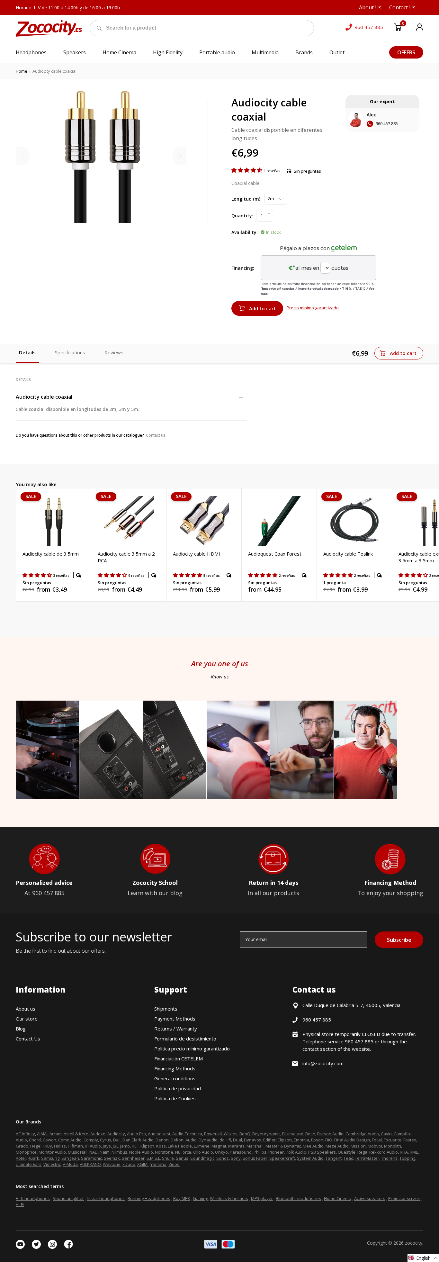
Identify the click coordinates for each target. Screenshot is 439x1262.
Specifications (70, 352)
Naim (105, 1152)
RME (414, 1152)
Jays (107, 1146)
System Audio (310, 1158)
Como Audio (70, 1140)
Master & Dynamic (283, 1146)
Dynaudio (208, 1140)
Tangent (334, 1158)
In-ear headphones (106, 1198)
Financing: (242, 268)
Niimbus (119, 1152)
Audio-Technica (187, 1134)
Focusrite (392, 1140)
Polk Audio (296, 1152)
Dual (237, 1140)
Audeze (97, 1134)
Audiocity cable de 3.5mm (50, 553)
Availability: (244, 232)
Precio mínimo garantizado (313, 308)
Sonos (222, 1158)
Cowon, (50, 1140)
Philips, (260, 1152)
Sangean (70, 1158)
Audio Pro (136, 1134)
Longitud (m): (246, 199)
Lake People (180, 1146)
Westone (112, 1164)
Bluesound (292, 1134)
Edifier (269, 1140)
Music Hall (77, 1152)
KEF (135, 1146)
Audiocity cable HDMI (196, 553)
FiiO (328, 1140)
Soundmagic (202, 1158)
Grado (22, 1146)
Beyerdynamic (266, 1134)
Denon (162, 1140)
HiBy (47, 1146)
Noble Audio (141, 1152)
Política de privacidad (177, 1088)
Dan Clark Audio (138, 1140)
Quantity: (242, 216)
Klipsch (147, 1146)
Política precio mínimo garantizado (192, 1048)
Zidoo (174, 1164)
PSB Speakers (322, 1152)
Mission (358, 1146)
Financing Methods (174, 1068)
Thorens (389, 1158)
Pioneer (276, 1152)
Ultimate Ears (28, 1164)
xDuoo (128, 1164)
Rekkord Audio (383, 1152)
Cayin (386, 1134)
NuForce (183, 1152)
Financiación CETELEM (178, 1058)
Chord (35, 1140)
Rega (362, 1152)
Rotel (21, 1158)
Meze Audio (337, 1146)
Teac (348, 1158)
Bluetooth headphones (298, 1198)
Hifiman (75, 1146)
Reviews (113, 352)
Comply (91, 1140)
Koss (161, 1146)
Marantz (236, 1146)
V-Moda (70, 1164)
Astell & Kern (76, 1134)
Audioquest (159, 1134)
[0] (398, 28)
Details (27, 352)
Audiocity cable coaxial (44, 396)
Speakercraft (282, 1158)
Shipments (165, 1008)
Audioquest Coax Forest (274, 553)
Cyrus (105, 1140)
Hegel (35, 1146)
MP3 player (262, 1198)
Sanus (182, 1158)
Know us (219, 676)
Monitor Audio (52, 1152)
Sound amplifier (68, 1198)
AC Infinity (25, 1134)
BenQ (244, 1134)
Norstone (164, 1152)
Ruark (33, 1158)
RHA (404, 1152)
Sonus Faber (255, 1158)
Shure (168, 1158)
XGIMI (142, 1164)
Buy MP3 (181, 1198)
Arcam (55, 1134)
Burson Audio (330, 1134)
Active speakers (369, 1198)
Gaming (200, 1198)
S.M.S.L (153, 1158)
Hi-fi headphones (33, 1198)
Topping (407, 1158)
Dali (117, 1140)
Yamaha (158, 1164)
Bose (310, 1134)
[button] (247, 170)
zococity (413, 1243)
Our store (27, 1018)
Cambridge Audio (362, 1134)
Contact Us (28, 1038)
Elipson (285, 1140)
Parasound (241, 1152)
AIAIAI (42, 1134)
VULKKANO (90, 1164)
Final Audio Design (352, 1140)
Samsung (50, 1158)
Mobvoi (375, 1146)
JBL (115, 1146)
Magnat (218, 1146)
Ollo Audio (203, 1152)
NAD (93, 1152)
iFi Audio (93, 1146)
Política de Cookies (175, 1098)
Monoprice (26, 1152)
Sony (236, 1158)
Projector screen (404, 1198)
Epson (317, 1140)
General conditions (174, 1078)
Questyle (346, 1152)
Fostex (409, 1140)
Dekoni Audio (184, 1140)
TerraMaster (367, 1158)
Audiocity (116, 1134)
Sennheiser (133, 1158)
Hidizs (60, 1146)
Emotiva (301, 1140)
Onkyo (221, 1152)
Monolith (392, 1146)
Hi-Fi (20, 1204)
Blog (21, 1028)
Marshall (255, 1146)
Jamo (125, 1146)
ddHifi (225, 1140)
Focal (377, 1140)
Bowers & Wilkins (220, 1134)
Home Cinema (337, 1198)
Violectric (52, 1164)
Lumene (202, 1146)
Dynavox (252, 1140)
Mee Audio (313, 1146)
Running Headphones (149, 1198)
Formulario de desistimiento (185, 1038)
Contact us (155, 435)
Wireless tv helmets (229, 1198)
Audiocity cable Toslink (348, 553)
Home (21, 71)
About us (25, 1008)
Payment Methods (174, 1018)
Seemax (112, 1158)
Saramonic (91, 1158)
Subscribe (399, 939)
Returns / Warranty (175, 1028)
